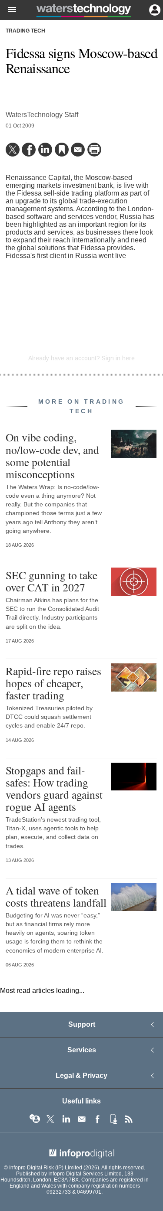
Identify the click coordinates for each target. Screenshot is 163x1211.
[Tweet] (13, 150)
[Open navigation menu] (8, 10)
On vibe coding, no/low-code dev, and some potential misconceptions (52, 455)
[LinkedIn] (45, 150)
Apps (113, 1119)
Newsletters (82, 1119)
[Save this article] (62, 150)
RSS (128, 1119)
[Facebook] (29, 150)
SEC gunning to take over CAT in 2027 (51, 581)
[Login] (154, 9)
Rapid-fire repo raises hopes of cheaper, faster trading (53, 683)
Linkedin (66, 1119)
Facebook (97, 1119)
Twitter (50, 1119)
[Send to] (78, 150)
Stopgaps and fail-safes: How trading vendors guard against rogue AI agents (54, 788)
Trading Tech (25, 31)
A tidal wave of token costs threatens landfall (56, 896)
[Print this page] (94, 150)
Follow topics (35, 1119)
